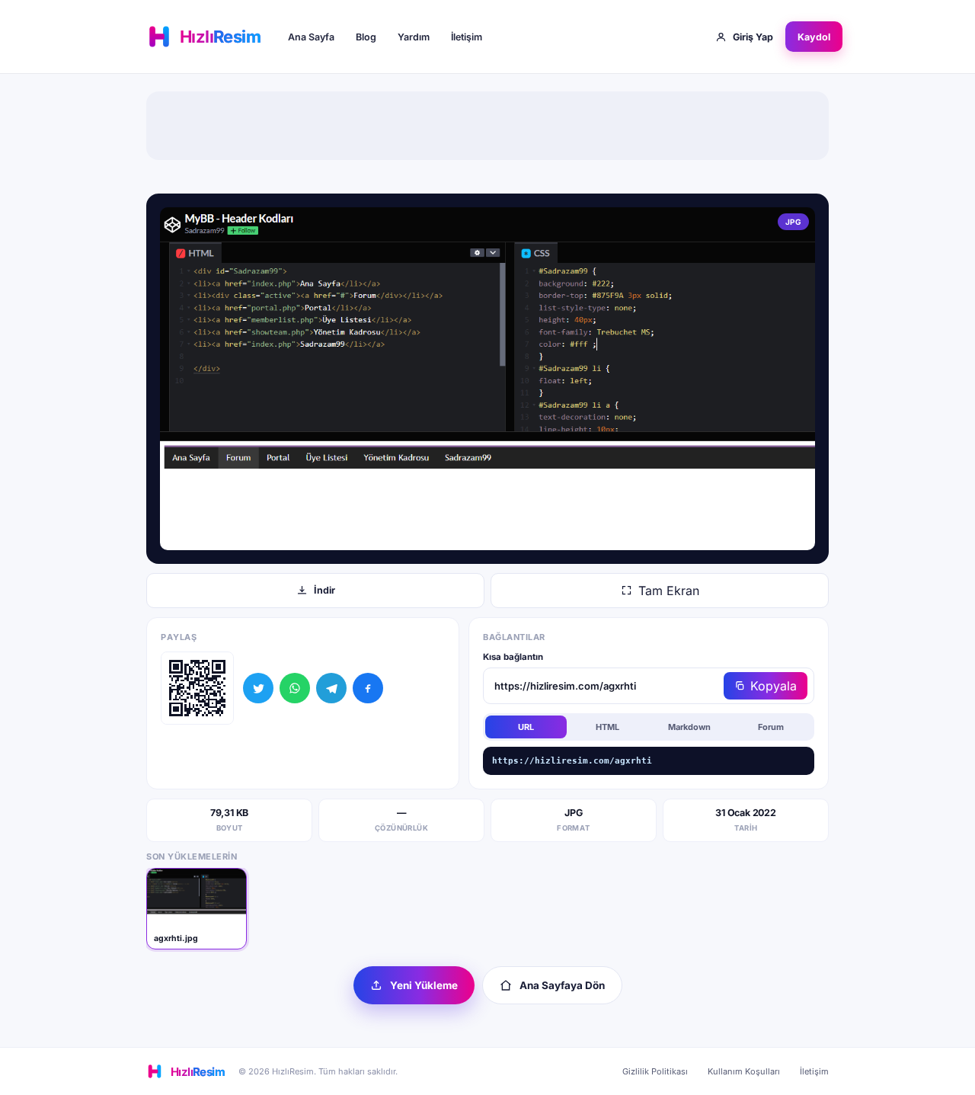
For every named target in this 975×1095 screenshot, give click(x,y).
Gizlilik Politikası (655, 1071)
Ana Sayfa (311, 37)
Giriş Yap (753, 37)
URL (526, 727)
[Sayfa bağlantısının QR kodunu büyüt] (197, 688)
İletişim (466, 37)
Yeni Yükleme (424, 985)
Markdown (689, 727)
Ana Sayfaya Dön (562, 985)
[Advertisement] (487, 125)
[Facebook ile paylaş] (368, 688)
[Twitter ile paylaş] (258, 688)
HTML (607, 727)
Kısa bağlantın (513, 657)
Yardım (414, 37)
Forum (771, 727)
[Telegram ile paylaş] (331, 688)
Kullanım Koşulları (744, 1071)
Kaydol (814, 37)
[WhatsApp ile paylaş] (295, 688)
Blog (366, 37)
